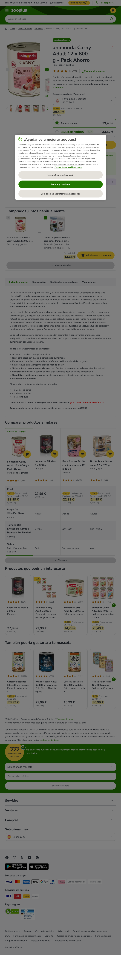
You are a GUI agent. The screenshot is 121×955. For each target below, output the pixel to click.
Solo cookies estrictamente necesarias (60, 193)
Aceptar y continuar (61, 184)
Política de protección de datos (68, 167)
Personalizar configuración (60, 174)
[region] (60, 167)
